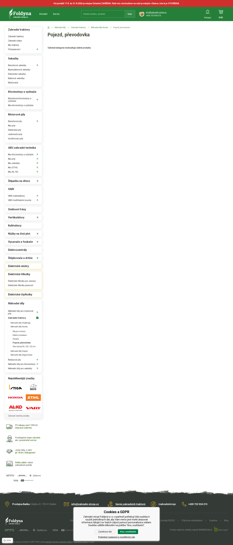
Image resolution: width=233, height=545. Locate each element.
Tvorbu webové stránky (181, 530)
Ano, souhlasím (128, 532)
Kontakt (43, 14)
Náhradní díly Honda (99, 27)
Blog (226, 520)
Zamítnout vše (105, 532)
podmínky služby (81, 542)
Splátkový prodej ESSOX (163, 520)
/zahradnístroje (167, 504)
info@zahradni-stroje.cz (156, 12)
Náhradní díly (60, 27)
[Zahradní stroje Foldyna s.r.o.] (51, 27)
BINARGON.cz (205, 530)
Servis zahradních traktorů (130, 504)
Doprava (213, 520)
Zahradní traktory (78, 27)
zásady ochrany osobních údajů (58, 542)
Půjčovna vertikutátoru (192, 520)
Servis (56, 14)
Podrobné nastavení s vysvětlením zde (116, 537)
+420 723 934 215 (153, 15)
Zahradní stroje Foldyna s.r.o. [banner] (21, 14)
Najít (130, 14)
